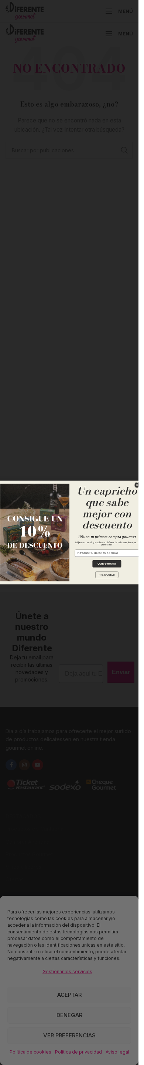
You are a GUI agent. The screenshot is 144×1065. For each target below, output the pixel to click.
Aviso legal (117, 1052)
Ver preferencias (69, 1035)
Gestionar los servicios (67, 971)
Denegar (69, 1015)
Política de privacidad (78, 1052)
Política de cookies (30, 1052)
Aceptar (69, 994)
